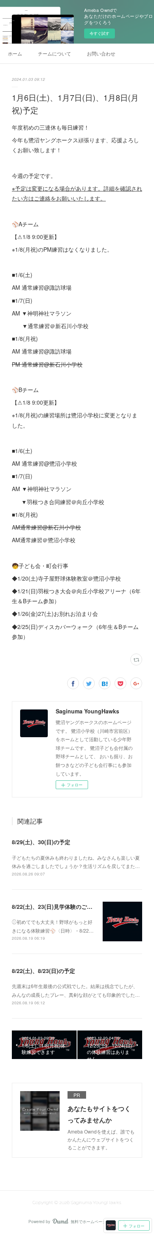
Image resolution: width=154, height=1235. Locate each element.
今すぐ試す (99, 33)
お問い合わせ (101, 53)
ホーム (15, 53)
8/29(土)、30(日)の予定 (41, 842)
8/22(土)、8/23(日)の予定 (43, 971)
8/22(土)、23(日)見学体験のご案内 (55, 906)
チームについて (54, 53)
